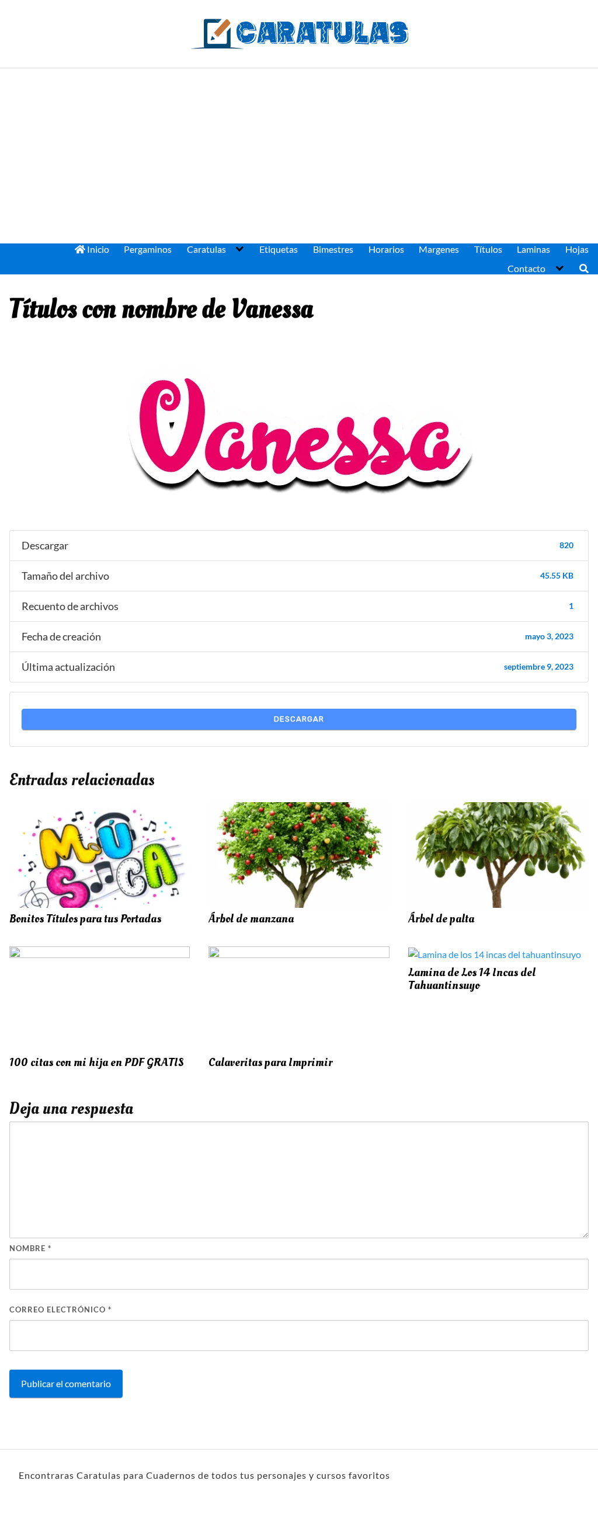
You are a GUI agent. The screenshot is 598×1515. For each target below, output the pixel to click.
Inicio (97, 249)
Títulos (488, 249)
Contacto (526, 268)
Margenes (439, 249)
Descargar (299, 719)
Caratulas (206, 249)
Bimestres (333, 249)
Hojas (577, 249)
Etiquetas (278, 249)
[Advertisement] (299, 156)
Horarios (386, 249)
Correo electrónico (60, 1309)
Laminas (533, 249)
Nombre (30, 1248)
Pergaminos (148, 249)
